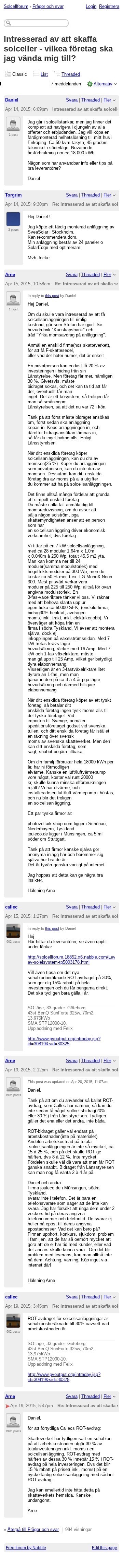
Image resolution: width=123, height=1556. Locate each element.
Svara (72, 100)
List (44, 74)
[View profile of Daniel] (13, 127)
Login (91, 6)
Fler (107, 100)
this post (52, 296)
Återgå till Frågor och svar (33, 1529)
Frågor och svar (48, 6)
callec (11, 907)
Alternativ (103, 83)
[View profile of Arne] (13, 302)
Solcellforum (16, 6)
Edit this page (104, 1547)
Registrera (109, 6)
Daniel (11, 100)
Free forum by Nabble (26, 1547)
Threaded (71, 74)
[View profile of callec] (13, 934)
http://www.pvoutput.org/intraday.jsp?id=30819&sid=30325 (64, 1041)
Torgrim (13, 195)
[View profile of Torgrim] (13, 222)
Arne (10, 274)
